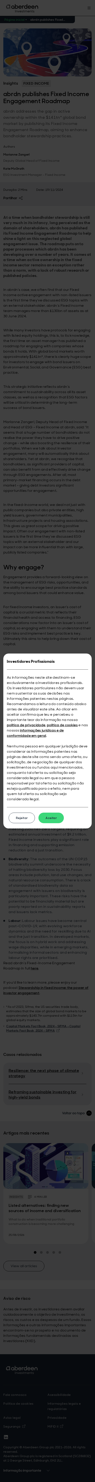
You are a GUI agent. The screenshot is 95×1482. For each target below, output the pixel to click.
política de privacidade (26, 725)
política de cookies (62, 725)
